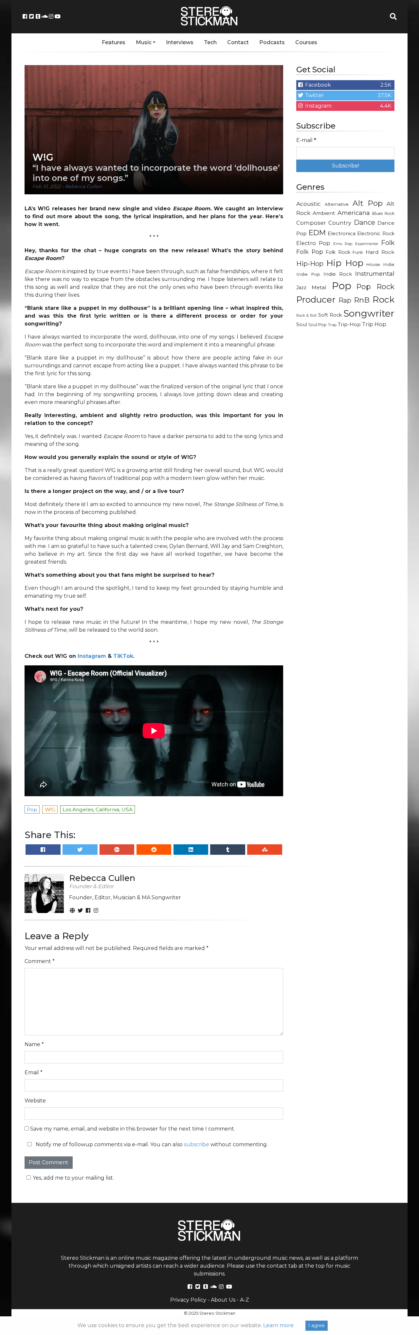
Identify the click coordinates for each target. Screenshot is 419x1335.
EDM (317, 232)
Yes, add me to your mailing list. (73, 1178)
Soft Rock (330, 315)
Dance (364, 222)
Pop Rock (375, 286)
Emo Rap (342, 243)
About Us (223, 1300)
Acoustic (308, 203)
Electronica (341, 234)
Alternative (337, 204)
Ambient (324, 213)
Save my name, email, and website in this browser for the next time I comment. (132, 1129)
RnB (362, 300)
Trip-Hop (349, 324)
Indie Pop (308, 274)
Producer (316, 299)
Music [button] (144, 42)
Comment (40, 961)
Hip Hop (344, 262)
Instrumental (374, 273)
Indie (388, 264)
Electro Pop (313, 243)
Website (35, 1101)
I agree (316, 1325)
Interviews (179, 42)
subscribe (196, 1144)
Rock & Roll (306, 315)
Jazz (301, 287)
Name (34, 1044)
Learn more (278, 1325)
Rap (344, 300)
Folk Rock (338, 252)
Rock (383, 299)
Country (339, 223)
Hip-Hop (309, 263)
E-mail (306, 140)
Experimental (366, 244)
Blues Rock (383, 213)
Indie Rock (337, 274)
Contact (238, 42)
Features (113, 42)
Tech (210, 42)
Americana (353, 212)
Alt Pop (368, 203)
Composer (311, 223)
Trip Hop (374, 324)
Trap (332, 325)
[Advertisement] (345, 437)
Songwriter (368, 313)
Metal (319, 287)
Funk (358, 252)
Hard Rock (380, 252)
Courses (306, 42)
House (373, 264)
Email (34, 1072)
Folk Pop (309, 251)
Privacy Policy (188, 1300)
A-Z (244, 1300)
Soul (301, 324)
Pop (341, 285)
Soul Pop (317, 324)
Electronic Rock (375, 234)
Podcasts (272, 42)
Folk (387, 243)
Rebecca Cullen (83, 186)
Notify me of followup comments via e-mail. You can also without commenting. (151, 1144)
